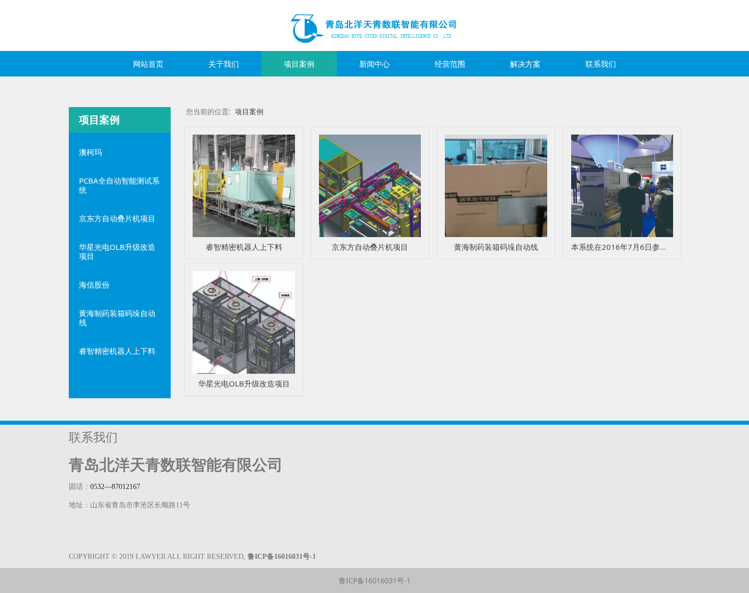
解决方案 (525, 64)
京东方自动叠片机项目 (117, 218)
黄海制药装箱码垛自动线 (117, 317)
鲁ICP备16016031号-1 (375, 580)
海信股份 (94, 284)
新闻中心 (374, 64)
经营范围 (450, 64)
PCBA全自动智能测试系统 (119, 185)
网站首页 (148, 64)
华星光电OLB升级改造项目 (117, 251)
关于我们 (223, 64)
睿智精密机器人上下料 (117, 351)
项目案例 (299, 64)
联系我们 (600, 64)
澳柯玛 (90, 152)
